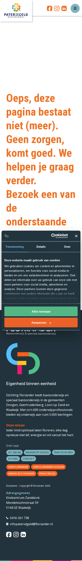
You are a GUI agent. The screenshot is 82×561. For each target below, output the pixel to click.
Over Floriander (18, 467)
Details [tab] (41, 246)
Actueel (13, 458)
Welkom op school (37, 452)
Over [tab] (67, 246)
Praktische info (63, 452)
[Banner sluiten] (76, 236)
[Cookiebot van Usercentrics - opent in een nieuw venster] (51, 236)
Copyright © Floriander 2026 (34, 485)
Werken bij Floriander (21, 473)
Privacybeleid (47, 473)
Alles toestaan (41, 311)
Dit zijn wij (14, 452)
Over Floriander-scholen (48, 467)
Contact (28, 458)
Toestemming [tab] (15, 246)
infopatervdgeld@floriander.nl (31, 524)
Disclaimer (12, 485)
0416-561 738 (19, 518)
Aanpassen (38, 322)
